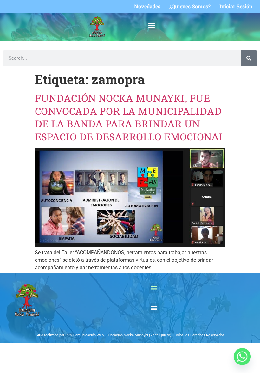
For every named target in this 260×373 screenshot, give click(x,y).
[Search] (249, 58)
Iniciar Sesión (235, 6)
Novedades (147, 6)
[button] (151, 25)
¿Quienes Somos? (190, 6)
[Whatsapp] (242, 356)
